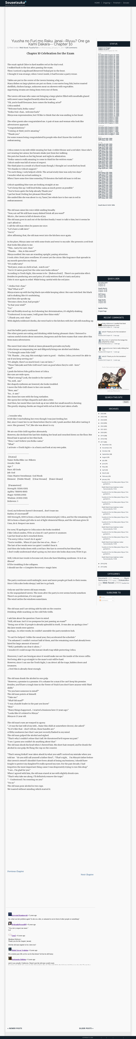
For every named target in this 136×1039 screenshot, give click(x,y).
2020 (102, 432)
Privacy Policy (118, 1037)
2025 (102, 417)
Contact (109, 1037)
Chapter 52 (101, 286)
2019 (102, 436)
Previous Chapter (15, 871)
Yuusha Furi (33, 47)
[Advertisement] (68, 23)
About (104, 1037)
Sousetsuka (15, 2)
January (104, 479)
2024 (102, 420)
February (105, 476)
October (105, 451)
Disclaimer (127, 1037)
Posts (103, 597)
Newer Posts (14, 1028)
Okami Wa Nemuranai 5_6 (105, 343)
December (105, 445)
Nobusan (116, 578)
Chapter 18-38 (102, 290)
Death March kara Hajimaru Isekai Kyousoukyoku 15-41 (112, 508)
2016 (102, 564)
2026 (102, 414)
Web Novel (24, 47)
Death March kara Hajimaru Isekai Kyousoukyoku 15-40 (112, 528)
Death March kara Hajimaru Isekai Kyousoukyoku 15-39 (112, 543)
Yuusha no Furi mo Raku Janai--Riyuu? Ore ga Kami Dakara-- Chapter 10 (50, 42)
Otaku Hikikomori (107, 323)
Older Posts (86, 1028)
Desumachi (102, 578)
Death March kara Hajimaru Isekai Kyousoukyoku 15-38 (112, 558)
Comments (104, 600)
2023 (102, 423)
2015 (102, 567)
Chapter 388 (102, 297)
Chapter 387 (102, 295)
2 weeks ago (116, 360)
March (104, 473)
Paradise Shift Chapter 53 (105, 327)
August (104, 457)
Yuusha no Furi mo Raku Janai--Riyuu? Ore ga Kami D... (115, 483)
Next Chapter (87, 874)
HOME (97, 3)
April (103, 470)
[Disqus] (50, 938)
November (105, 448)
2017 (102, 442)
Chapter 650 (102, 303)
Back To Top (9, 1037)
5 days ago (116, 327)
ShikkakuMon (123, 580)
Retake (114, 580)
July (103, 460)
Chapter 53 (101, 284)
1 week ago (117, 343)
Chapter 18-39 (102, 291)
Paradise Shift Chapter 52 (105, 352)
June (103, 464)
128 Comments (71, 47)
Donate (126, 3)
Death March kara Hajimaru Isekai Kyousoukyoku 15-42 (112, 488)
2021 (102, 429)
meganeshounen (107, 348)
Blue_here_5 (106, 340)
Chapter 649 (102, 301)
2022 (102, 426)
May (103, 467)
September (106, 454)
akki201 (104, 332)
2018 (102, 439)
